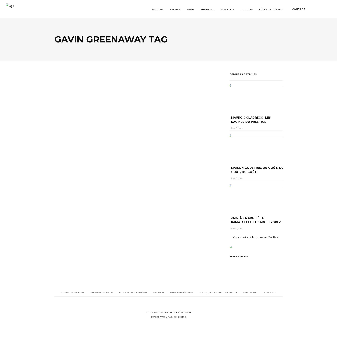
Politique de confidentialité (218, 292)
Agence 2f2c (179, 317)
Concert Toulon (72, 185)
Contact (270, 292)
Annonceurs (251, 292)
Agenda (63, 127)
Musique (74, 127)
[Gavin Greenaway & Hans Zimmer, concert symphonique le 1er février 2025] (95, 100)
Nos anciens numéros (133, 292)
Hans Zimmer (75, 190)
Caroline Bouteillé (66, 153)
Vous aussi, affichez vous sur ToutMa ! (256, 237)
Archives (159, 292)
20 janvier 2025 (85, 153)
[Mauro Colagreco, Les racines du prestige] (256, 97)
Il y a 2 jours (236, 128)
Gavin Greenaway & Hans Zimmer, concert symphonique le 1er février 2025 (94, 142)
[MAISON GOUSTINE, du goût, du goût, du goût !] (256, 147)
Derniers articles (102, 292)
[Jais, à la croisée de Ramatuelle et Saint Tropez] (256, 197)
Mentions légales (182, 292)
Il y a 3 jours (236, 178)
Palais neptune (70, 195)
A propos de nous (73, 292)
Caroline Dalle (61, 180)
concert (73, 180)
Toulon (83, 195)
